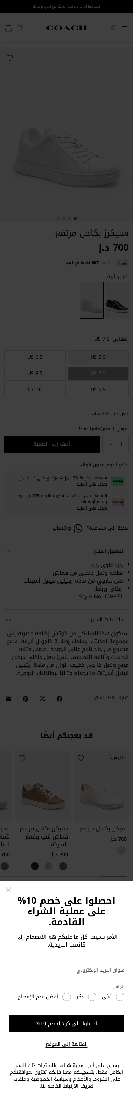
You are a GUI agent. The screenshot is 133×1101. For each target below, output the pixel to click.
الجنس (118, 987)
